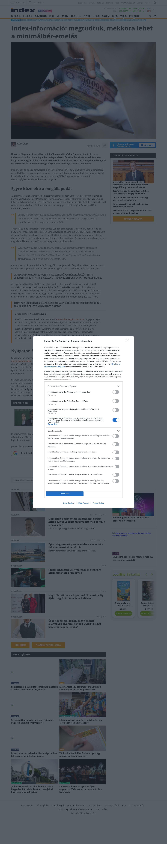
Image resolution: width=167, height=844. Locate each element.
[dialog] (83, 422)
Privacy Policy (98, 503)
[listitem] (83, 386)
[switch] (115, 392)
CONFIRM (65, 494)
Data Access (83, 503)
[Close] (128, 341)
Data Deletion (68, 503)
